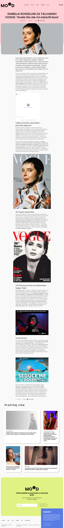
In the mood (27, 520)
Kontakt (30, 524)
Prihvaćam (47, 524)
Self (37, 4)
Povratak (18, 399)
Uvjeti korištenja (36, 524)
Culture (26, 4)
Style (32, 4)
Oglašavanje (24, 524)
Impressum (18, 524)
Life (48, 4)
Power (43, 4)
